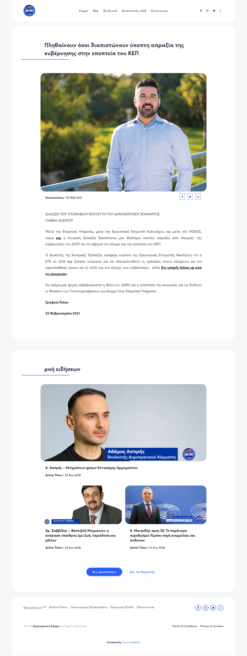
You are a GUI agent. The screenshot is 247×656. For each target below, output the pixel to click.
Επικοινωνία (159, 10)
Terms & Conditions (184, 626)
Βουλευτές (110, 10)
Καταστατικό (35, 607)
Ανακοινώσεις (54, 197)
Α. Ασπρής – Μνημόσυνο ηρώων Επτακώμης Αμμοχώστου (91, 467)
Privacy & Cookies (211, 626)
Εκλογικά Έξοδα (122, 607)
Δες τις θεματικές (142, 572)
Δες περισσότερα (104, 572)
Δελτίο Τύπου (54, 475)
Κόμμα (83, 10)
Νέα (95, 10)
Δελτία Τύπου (58, 607)
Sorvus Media (131, 642)
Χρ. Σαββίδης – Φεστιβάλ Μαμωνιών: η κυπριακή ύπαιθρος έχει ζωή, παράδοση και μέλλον (80, 535)
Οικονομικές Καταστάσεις (89, 607)
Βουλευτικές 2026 (134, 10)
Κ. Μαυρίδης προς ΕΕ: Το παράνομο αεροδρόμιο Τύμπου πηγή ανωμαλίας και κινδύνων (162, 535)
